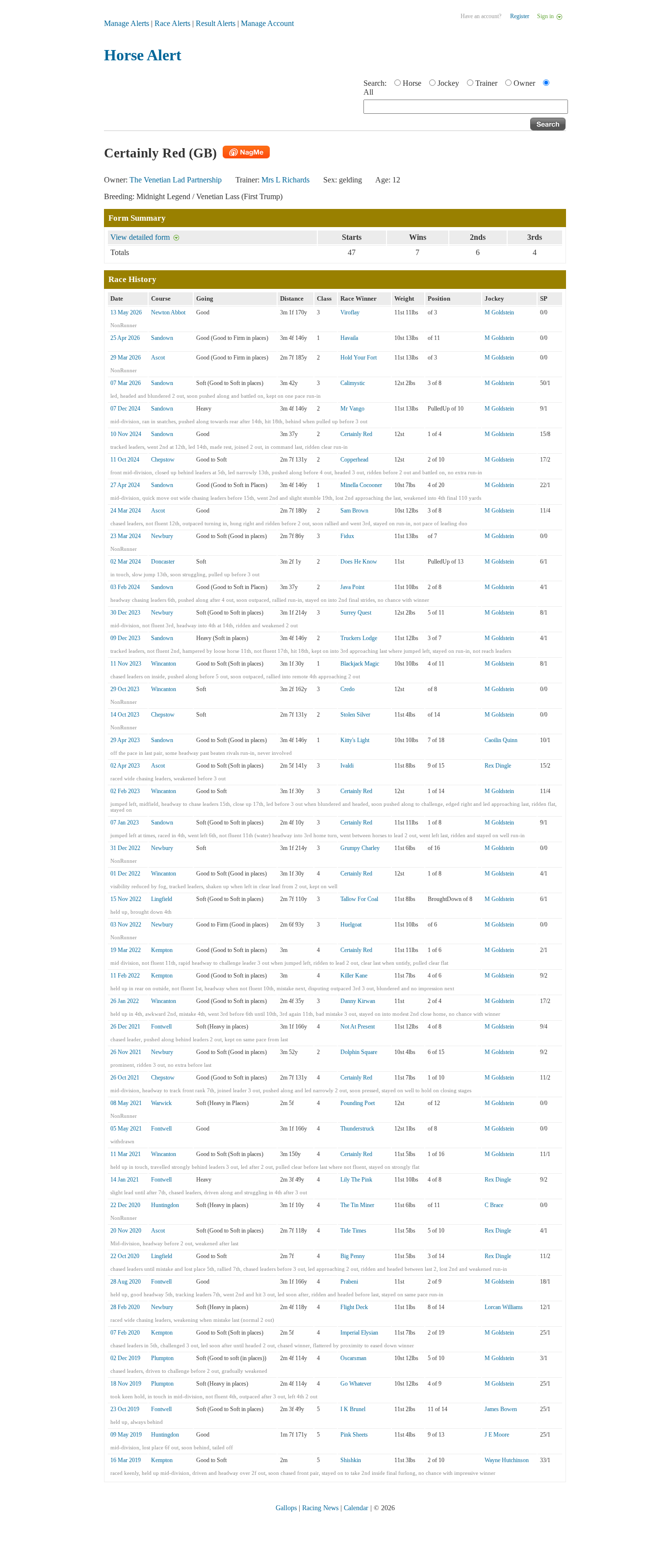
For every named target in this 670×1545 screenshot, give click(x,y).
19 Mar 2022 (125, 950)
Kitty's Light (354, 740)
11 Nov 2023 (125, 663)
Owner (524, 83)
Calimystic (352, 383)
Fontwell (161, 1026)
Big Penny (352, 1256)
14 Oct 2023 (124, 714)
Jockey (448, 83)
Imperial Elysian (359, 1332)
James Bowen (501, 1409)
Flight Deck (354, 1307)
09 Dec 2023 (125, 638)
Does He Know (358, 561)
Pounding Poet (357, 1103)
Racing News (320, 1508)
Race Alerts (172, 23)
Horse (412, 83)
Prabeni (349, 1281)
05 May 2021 (126, 1128)
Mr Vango (352, 408)
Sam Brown (354, 510)
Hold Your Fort (358, 357)
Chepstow (163, 459)
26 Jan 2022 (124, 1001)
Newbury (162, 536)
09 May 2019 (126, 1434)
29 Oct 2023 (124, 689)
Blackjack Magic (359, 663)
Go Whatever (355, 1383)
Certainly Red (356, 434)
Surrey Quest (355, 612)
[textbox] (465, 107)
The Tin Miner (357, 1205)
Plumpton (162, 1358)
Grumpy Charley (360, 848)
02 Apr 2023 (125, 765)
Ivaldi (347, 765)
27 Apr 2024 (125, 485)
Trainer (486, 83)
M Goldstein (499, 312)
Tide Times (353, 1230)
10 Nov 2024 (125, 434)
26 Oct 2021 (124, 1077)
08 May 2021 (126, 1103)
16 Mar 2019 (125, 1460)
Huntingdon (165, 1205)
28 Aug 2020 (125, 1281)
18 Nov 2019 (125, 1383)
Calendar (356, 1508)
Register (519, 16)
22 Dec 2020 (125, 1205)
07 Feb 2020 (125, 1332)
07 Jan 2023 (124, 822)
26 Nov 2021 (125, 1052)
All (368, 92)
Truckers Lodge (358, 638)
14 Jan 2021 (124, 1179)
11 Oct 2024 (124, 459)
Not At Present (357, 1026)
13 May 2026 (126, 312)
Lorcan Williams (504, 1307)
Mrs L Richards (285, 180)
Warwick (161, 1103)
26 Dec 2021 (125, 1026)
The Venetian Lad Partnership (175, 180)
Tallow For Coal (359, 899)
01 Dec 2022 (125, 873)
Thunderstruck (357, 1128)
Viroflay (350, 312)
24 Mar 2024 (125, 510)
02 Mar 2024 (125, 561)
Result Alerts (215, 23)
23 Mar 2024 (125, 536)
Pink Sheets (354, 1434)
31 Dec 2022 (125, 848)
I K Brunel (352, 1409)
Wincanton (163, 663)
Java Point (352, 587)
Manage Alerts (126, 23)
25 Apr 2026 (125, 338)
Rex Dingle (498, 765)
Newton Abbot (168, 312)
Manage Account (267, 23)
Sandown (162, 338)
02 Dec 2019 (125, 1358)
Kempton (162, 950)
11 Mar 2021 (125, 1154)
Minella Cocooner (361, 485)
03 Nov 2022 (125, 924)
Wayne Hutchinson (507, 1460)
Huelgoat (350, 924)
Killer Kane (353, 975)
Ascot (158, 357)
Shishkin (350, 1460)
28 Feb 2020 (125, 1307)
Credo (347, 689)
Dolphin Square (358, 1052)
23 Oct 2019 (124, 1409)
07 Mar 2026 (125, 383)
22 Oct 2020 (124, 1256)
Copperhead (354, 459)
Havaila (349, 338)
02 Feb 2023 (125, 791)
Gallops (286, 1508)
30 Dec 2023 (125, 612)
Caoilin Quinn (501, 740)
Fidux (347, 536)
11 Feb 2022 (125, 975)
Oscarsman (353, 1358)
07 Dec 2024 (125, 408)
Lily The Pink (356, 1179)
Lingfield (161, 899)
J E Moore (497, 1434)
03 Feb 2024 (125, 587)
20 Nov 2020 (125, 1230)
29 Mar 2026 (125, 357)
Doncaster (163, 561)
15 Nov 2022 (125, 899)
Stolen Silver (355, 714)
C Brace (494, 1205)
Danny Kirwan (357, 1001)
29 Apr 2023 (125, 740)
